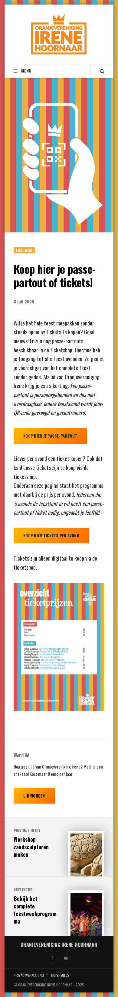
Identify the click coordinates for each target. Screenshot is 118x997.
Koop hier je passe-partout (50, 436)
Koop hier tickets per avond (51, 535)
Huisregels (60, 975)
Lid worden (34, 796)
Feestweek (24, 250)
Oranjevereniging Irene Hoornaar (59, 944)
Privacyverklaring (29, 975)
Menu (25, 70)
